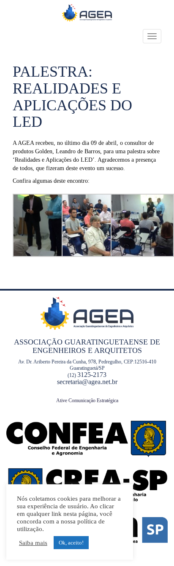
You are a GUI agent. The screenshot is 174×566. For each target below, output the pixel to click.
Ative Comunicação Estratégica (87, 400)
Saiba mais (33, 542)
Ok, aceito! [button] (71, 542)
